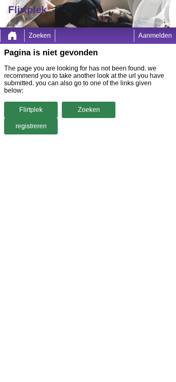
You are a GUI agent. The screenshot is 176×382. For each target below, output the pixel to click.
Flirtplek (31, 109)
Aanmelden (155, 35)
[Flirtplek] (12, 36)
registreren (31, 126)
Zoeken (40, 35)
